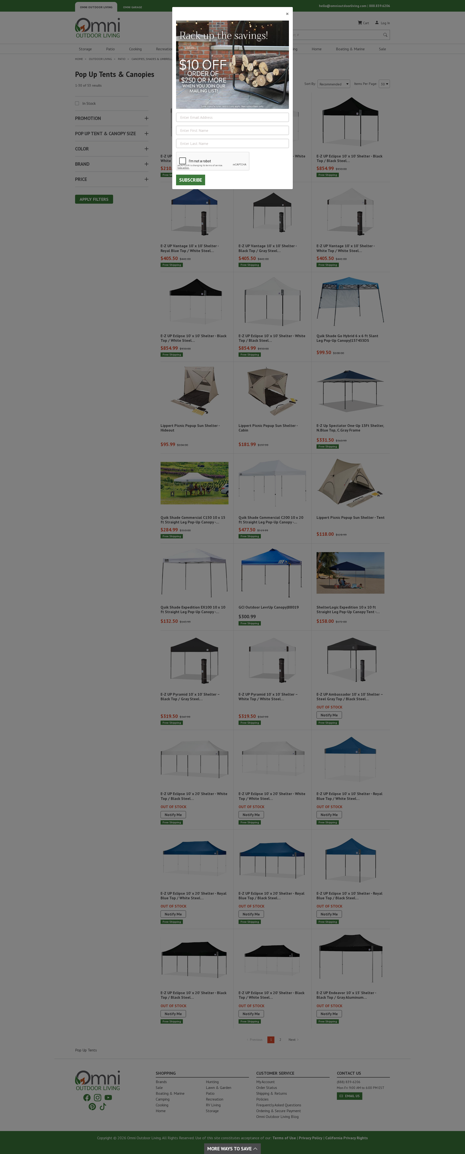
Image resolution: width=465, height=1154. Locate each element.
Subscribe (190, 180)
